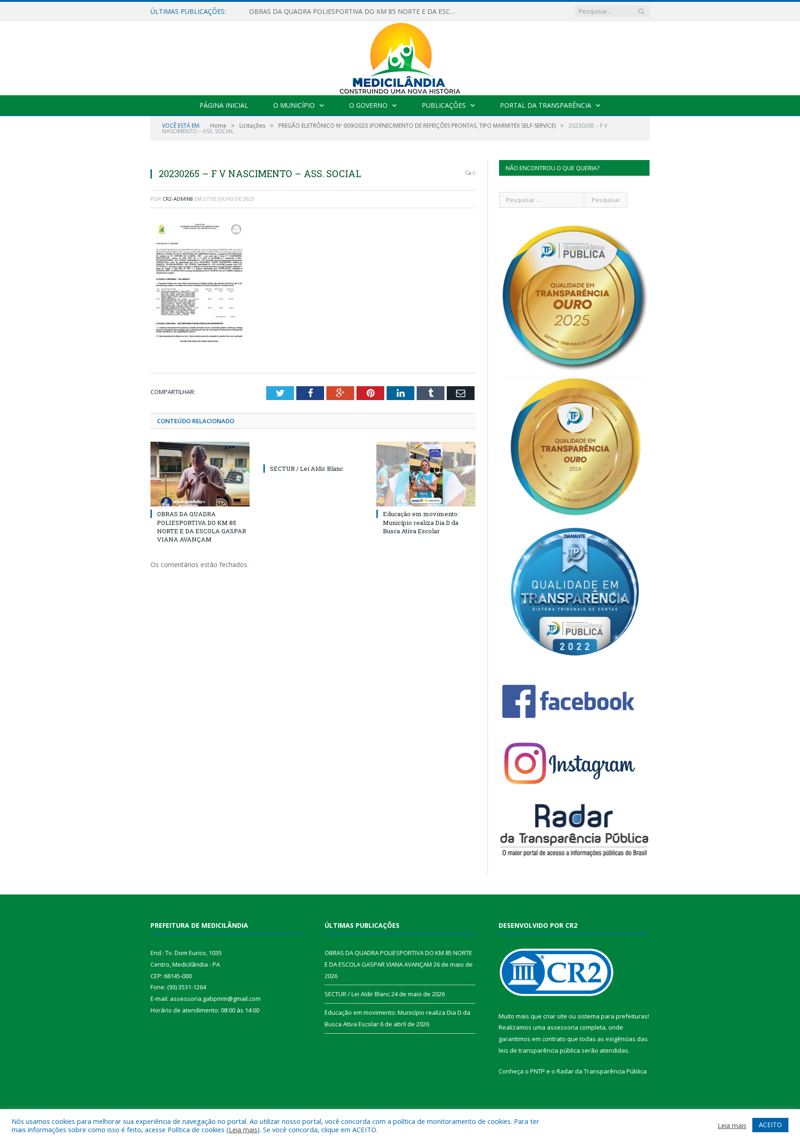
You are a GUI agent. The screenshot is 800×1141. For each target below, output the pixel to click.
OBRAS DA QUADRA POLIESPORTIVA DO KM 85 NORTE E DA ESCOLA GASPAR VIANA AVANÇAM (201, 526)
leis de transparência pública (539, 1050)
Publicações (444, 105)
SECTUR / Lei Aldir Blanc (285, 11)
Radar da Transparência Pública (601, 1071)
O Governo (368, 105)
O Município (294, 105)
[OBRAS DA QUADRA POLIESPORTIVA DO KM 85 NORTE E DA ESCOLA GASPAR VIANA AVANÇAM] (200, 474)
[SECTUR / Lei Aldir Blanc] (312, 451)
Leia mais (243, 1129)
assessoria (562, 1027)
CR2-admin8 (177, 198)
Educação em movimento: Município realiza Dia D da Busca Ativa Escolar (421, 522)
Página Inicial (224, 105)
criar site (555, 1016)
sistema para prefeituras (612, 1016)
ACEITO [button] (770, 1124)
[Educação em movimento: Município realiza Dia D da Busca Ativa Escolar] (425, 474)
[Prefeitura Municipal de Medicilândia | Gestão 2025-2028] (400, 56)
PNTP (537, 1071)
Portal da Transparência (545, 105)
